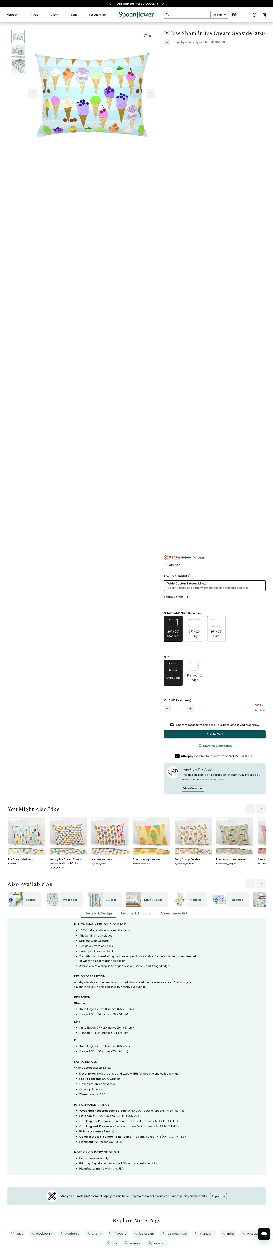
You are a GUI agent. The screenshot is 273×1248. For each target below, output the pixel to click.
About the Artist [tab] (173, 913)
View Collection (193, 788)
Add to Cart (214, 734)
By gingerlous (56, 867)
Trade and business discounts (136, 3)
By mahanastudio (141, 863)
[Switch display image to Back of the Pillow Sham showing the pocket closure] (18, 66)
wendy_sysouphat (197, 42)
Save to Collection (215, 746)
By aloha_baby (98, 863)
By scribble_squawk (184, 863)
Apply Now (218, 1196)
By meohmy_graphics (226, 863)
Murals (34, 14)
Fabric (73, 14)
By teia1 (12, 863)
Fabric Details (176, 597)
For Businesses (98, 14)
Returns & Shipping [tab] (136, 913)
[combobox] (219, 15)
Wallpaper (12, 14)
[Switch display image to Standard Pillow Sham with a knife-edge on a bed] (18, 51)
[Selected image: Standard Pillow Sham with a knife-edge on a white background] (18, 36)
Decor (54, 14)
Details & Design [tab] (99, 913)
